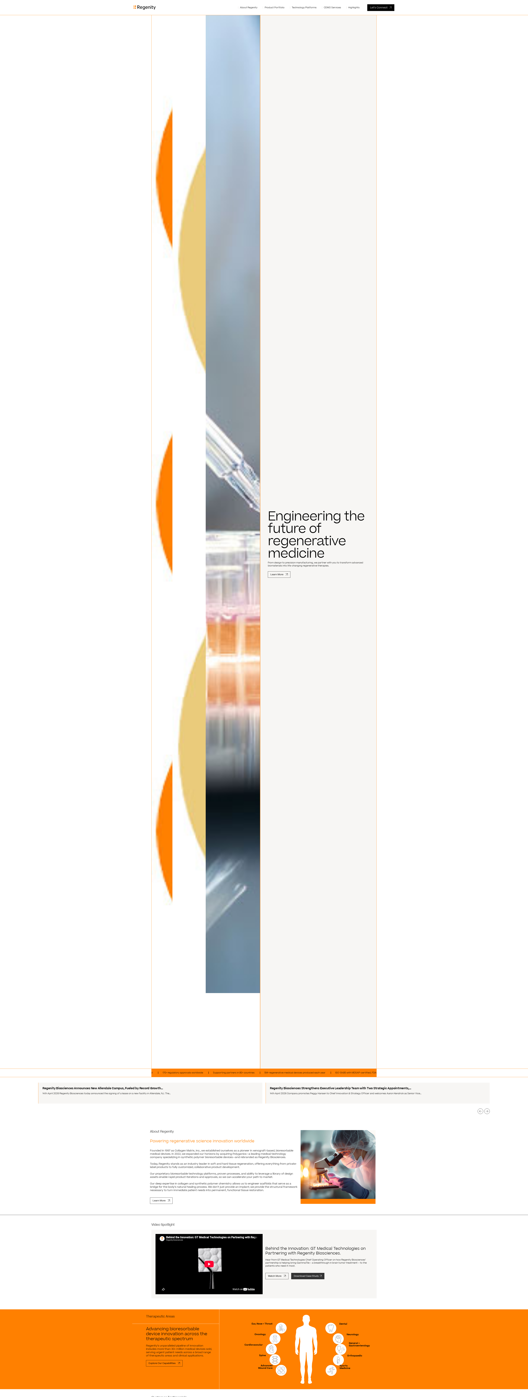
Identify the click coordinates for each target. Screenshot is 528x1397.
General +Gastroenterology (359, 1344)
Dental (343, 1324)
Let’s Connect (379, 7)
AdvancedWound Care (265, 1367)
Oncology (260, 1334)
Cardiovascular (253, 1345)
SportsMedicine (345, 1367)
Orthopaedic (354, 1355)
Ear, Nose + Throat (262, 1323)
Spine (262, 1355)
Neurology (353, 1334)
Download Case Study (306, 1276)
